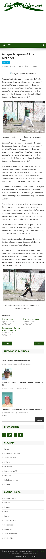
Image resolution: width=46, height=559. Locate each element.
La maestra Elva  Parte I (9, 344)
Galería (7, 484)
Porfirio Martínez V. (24, 413)
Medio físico (8, 538)
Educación (8, 529)
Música (7, 462)
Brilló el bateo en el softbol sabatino (16, 361)
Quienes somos (14, 554)
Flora (6, 512)
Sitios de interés (10, 520)
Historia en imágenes (12, 453)
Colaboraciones (10, 458)
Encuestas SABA (10, 471)
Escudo (7, 503)
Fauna (6, 516)
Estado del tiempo (11, 480)
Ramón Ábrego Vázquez (28, 66)
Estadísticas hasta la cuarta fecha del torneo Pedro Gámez (22, 383)
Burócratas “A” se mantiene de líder (40, 344)
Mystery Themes (38, 551)
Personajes (8, 525)
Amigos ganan (7, 319)
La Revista (8, 467)
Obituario (7, 476)
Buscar (4, 416)
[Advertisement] (23, 29)
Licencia (33, 556)
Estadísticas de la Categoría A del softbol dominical (22, 409)
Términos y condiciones (30, 554)
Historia (7, 507)
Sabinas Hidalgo (10, 498)
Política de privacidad (20, 556)
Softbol (5, 62)
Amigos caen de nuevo (31, 319)
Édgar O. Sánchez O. (23, 388)
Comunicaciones (10, 534)
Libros (6, 449)
